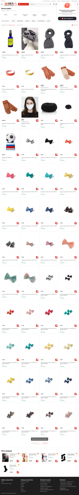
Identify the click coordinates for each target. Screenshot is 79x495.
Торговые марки (43, 483)
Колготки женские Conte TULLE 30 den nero (52, 454)
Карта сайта (23, 491)
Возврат (22, 486)
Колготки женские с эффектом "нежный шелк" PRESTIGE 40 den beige (13, 454)
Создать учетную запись (6, 483)
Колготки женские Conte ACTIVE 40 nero (33, 454)
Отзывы (22, 489)
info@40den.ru (63, 488)
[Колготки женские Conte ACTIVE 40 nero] (24, 457)
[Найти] (50, 4)
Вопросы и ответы (25, 481)
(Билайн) (66, 483)
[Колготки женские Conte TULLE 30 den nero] (44, 457)
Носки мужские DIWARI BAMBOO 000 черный (70, 454)
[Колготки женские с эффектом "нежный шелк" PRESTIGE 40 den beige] (5, 457)
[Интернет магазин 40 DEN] (10, 4)
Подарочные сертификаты (46, 486)
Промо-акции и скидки (45, 481)
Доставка (54, 1)
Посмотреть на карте (64, 489)
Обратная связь (43, 491)
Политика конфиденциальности (47, 489)
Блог (22, 488)
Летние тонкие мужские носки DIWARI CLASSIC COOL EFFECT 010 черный (13, 466)
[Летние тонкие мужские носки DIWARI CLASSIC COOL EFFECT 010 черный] (5, 469)
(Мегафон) (66, 484)
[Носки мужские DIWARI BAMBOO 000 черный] (63, 457)
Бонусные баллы (46, 1)
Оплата (22, 484)
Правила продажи (44, 488)
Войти (2, 481)
